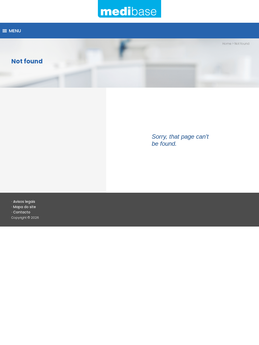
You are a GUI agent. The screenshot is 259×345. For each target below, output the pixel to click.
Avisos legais (24, 201)
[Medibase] (129, 11)
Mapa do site (24, 206)
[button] (15, 30)
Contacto (21, 212)
